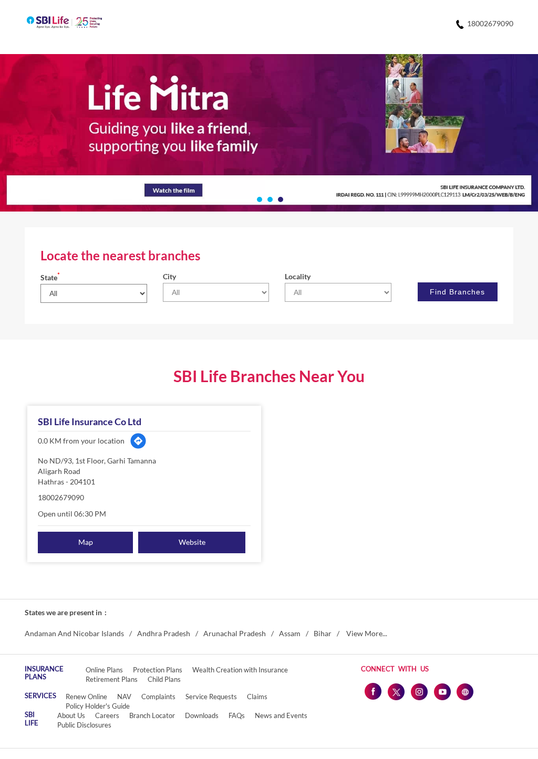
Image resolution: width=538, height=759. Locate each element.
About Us (71, 715)
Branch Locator (152, 715)
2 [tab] (269, 198)
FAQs (237, 715)
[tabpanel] (269, 133)
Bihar (323, 633)
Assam (290, 633)
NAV (124, 696)
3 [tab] (279, 198)
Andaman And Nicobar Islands (74, 633)
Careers (107, 715)
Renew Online (86, 696)
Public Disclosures (84, 725)
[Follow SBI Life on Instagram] (419, 691)
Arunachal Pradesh (234, 633)
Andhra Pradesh (163, 633)
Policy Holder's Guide (98, 706)
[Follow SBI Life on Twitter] (396, 691)
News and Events (281, 715)
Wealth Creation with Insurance (240, 670)
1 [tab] (258, 198)
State (50, 277)
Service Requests (211, 696)
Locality (298, 276)
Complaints (158, 696)
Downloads (202, 715)
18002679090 (61, 497)
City (169, 276)
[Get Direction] (138, 441)
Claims (257, 696)
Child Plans (164, 679)
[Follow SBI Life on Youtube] (442, 691)
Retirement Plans (112, 679)
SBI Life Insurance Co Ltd (89, 421)
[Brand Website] (465, 691)
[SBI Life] (64, 23)
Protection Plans (157, 670)
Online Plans (104, 670)
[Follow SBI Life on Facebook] (372, 691)
